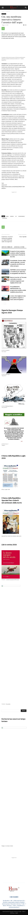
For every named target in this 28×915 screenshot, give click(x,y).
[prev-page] (3, 304)
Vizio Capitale (22, 236)
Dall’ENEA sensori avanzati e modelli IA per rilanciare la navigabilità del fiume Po (18, 271)
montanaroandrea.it (14, 907)
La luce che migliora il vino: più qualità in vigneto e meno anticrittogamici (18, 297)
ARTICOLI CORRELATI (7, 247)
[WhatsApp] (3, 28)
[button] (2, 8)
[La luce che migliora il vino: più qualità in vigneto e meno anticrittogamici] (5, 297)
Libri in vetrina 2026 (9, 545)
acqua (7, 216)
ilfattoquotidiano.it (9, 406)
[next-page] (5, 304)
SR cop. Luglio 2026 (6, 489)
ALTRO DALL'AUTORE (19, 247)
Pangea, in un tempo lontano (7, 845)
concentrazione (21, 216)
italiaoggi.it (8, 374)
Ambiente (8, 11)
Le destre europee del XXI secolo (12, 579)
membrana (4, 218)
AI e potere (8, 704)
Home (3, 11)
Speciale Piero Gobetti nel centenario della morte (11, 536)
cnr (16, 216)
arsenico (12, 216)
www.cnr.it (4, 185)
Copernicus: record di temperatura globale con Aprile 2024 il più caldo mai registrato (7, 239)
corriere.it (7, 350)
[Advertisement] (14, 3)
